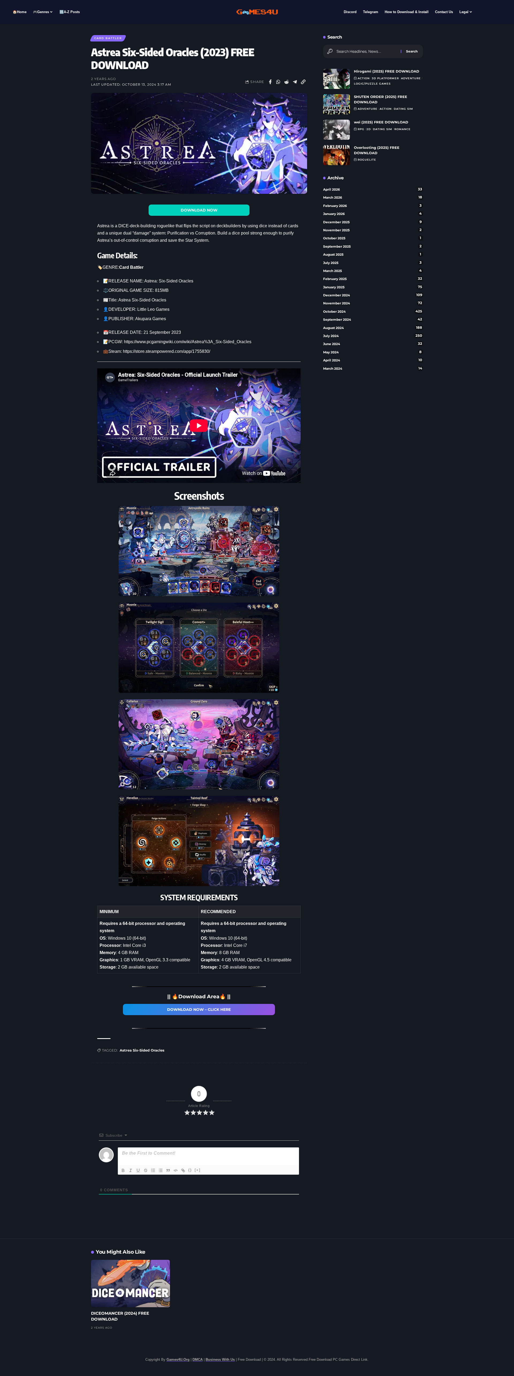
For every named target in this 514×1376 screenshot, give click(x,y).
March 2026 (372, 197)
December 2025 (372, 222)
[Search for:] (366, 51)
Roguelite (367, 159)
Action (364, 78)
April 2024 (372, 360)
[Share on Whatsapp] (278, 82)
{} (190, 1170)
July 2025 (372, 262)
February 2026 (372, 205)
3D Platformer (385, 78)
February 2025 (372, 279)
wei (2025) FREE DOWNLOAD (381, 122)
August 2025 (372, 254)
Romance (402, 129)
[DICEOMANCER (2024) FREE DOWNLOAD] (130, 1283)
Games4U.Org (178, 1360)
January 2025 (372, 287)
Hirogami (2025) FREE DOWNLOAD (386, 71)
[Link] (183, 1170)
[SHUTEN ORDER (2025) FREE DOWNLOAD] (336, 104)
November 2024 (372, 303)
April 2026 (372, 189)
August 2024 (372, 328)
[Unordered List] (160, 1170)
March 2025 (372, 271)
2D (368, 129)
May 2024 (372, 352)
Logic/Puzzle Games (372, 83)
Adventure (411, 78)
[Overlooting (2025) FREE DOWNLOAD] (336, 155)
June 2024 (372, 344)
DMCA (197, 1360)
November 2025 (372, 230)
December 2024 (372, 295)
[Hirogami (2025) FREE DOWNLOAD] (336, 79)
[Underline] (138, 1170)
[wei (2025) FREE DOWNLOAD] (336, 130)
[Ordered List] (153, 1170)
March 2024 (372, 368)
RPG (361, 129)
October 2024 (372, 311)
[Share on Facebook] (270, 82)
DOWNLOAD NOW (199, 210)
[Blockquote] (168, 1170)
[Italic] (130, 1170)
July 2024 (372, 336)
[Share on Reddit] (286, 82)
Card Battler (108, 38)
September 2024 (372, 319)
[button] (303, 82)
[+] (198, 1170)
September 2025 (372, 246)
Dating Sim (403, 109)
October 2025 (372, 238)
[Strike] (145, 1170)
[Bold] (123, 1170)
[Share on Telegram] (295, 82)
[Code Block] (175, 1170)
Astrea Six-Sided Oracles (142, 1050)
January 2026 (372, 213)
